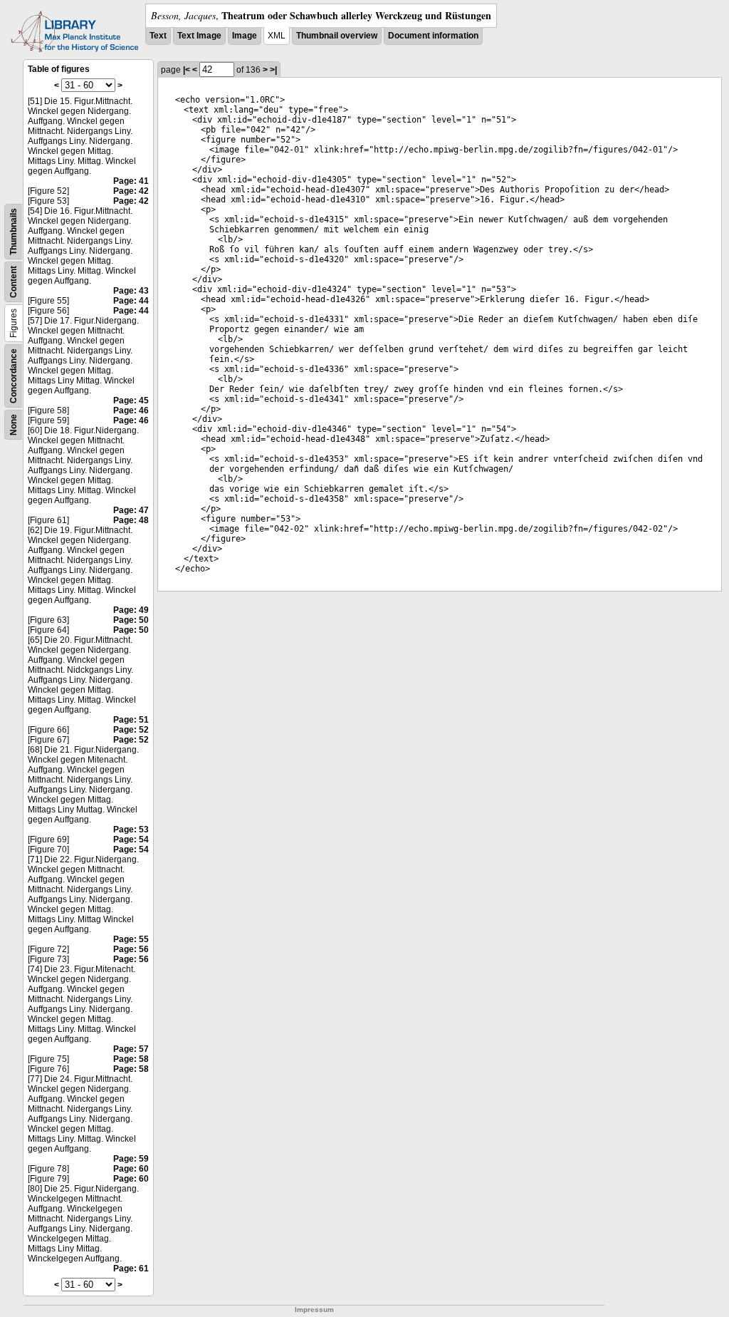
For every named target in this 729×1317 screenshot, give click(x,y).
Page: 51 (131, 720)
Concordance (14, 375)
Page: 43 (131, 291)
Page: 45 (131, 401)
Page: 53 (131, 830)
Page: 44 (131, 301)
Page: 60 (131, 1169)
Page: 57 (131, 1049)
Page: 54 (131, 840)
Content (14, 282)
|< (186, 70)
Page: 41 (131, 181)
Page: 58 (131, 1059)
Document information (433, 36)
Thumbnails (14, 231)
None (14, 424)
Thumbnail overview (336, 36)
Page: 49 (131, 610)
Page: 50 (131, 620)
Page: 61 (131, 1269)
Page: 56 (131, 949)
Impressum (314, 1309)
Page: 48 (131, 520)
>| (273, 70)
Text (158, 36)
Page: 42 (131, 191)
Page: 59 (131, 1159)
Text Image (199, 36)
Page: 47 (131, 510)
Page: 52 (131, 730)
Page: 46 (131, 410)
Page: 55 (131, 939)
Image (244, 36)
